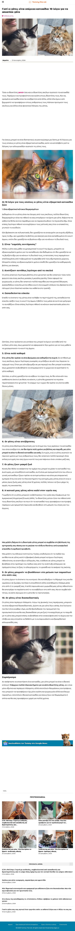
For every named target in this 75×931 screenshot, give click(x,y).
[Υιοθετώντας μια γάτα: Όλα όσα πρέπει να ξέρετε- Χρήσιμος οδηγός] (55, 839)
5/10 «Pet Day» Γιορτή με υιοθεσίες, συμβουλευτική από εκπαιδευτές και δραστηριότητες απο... (14, 823)
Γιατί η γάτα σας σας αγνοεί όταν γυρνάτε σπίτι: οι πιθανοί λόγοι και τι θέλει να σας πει (36, 909)
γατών (21, 92)
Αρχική (10, 924)
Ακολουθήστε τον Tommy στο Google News (27, 743)
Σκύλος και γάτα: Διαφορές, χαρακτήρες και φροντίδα (24, 880)
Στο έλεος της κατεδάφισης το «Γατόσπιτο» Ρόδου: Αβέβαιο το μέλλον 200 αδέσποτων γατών (37, 900)
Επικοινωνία (63, 924)
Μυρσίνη (6, 60)
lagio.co (56, 928)
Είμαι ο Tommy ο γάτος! (48, 924)
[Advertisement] (37, 77)
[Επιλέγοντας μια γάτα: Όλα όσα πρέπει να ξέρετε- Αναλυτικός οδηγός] (19, 839)
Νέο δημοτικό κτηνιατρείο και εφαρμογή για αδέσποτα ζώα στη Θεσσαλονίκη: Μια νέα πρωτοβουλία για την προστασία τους (36, 890)
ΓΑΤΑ (4, 791)
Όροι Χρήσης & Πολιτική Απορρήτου (27, 924)
